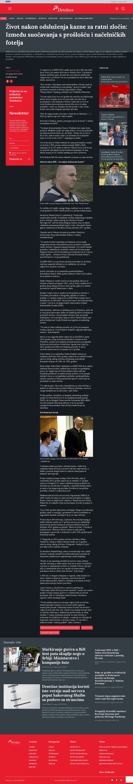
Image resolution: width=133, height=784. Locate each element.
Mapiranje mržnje (106, 760)
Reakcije (52, 764)
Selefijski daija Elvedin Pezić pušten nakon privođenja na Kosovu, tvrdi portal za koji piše (112, 155)
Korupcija (103, 750)
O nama (33, 741)
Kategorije (54, 741)
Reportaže (53, 18)
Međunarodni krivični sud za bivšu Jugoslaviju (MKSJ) (60, 628)
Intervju (52, 757)
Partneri (32, 754)
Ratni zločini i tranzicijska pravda (113, 747)
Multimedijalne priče (84, 18)
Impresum (33, 764)
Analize (20, 18)
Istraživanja (30, 18)
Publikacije (33, 757)
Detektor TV (75, 747)
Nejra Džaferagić (13, 71)
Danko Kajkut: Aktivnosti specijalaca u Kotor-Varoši (112, 116)
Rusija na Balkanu (106, 754)
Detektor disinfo (77, 757)
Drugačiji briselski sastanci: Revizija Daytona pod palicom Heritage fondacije (110, 714)
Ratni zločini (87, 628)
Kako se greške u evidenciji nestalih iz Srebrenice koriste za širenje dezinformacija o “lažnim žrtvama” (110, 678)
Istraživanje (54, 754)
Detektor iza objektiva (79, 764)
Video (3, 18)
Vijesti (12, 18)
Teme (102, 741)
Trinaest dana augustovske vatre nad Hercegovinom (110, 697)
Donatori (33, 750)
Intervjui (42, 18)
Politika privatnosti (71, 780)
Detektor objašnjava (78, 754)
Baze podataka (66, 18)
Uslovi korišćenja (60, 780)
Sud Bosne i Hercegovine (49, 632)
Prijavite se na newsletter (120, 18)
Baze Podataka (107, 772)
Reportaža (53, 760)
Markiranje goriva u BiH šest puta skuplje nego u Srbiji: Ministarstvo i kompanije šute (63, 656)
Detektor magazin (77, 750)
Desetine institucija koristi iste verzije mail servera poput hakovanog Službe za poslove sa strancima (65, 693)
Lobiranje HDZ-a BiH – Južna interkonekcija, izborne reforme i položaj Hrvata (109, 654)
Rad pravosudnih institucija (110, 764)
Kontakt (32, 767)
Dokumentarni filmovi (79, 760)
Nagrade (32, 760)
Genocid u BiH (104, 757)
